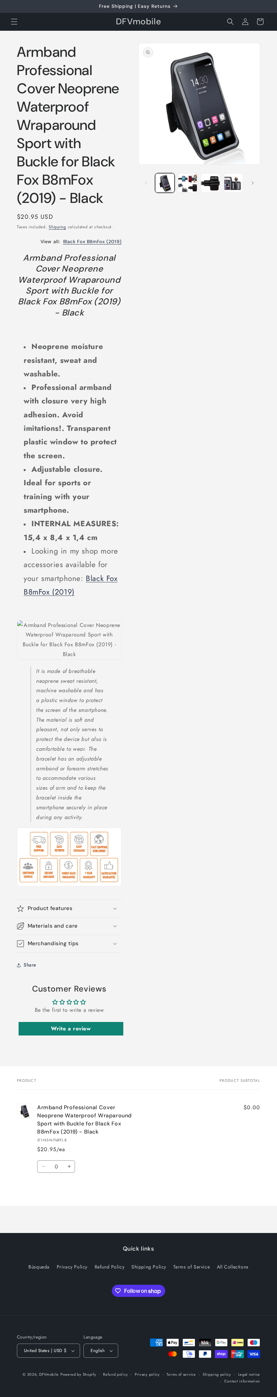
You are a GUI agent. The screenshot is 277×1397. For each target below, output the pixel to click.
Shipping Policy (148, 1266)
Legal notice (249, 1374)
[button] (14, 21)
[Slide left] (145, 183)
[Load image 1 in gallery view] (165, 183)
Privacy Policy (72, 1266)
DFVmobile (49, 1374)
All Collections (233, 1266)
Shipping (57, 227)
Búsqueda (39, 1266)
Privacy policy (147, 1374)
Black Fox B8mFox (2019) (92, 241)
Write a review (71, 1028)
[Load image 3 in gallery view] (210, 183)
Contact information (242, 1381)
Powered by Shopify (78, 1374)
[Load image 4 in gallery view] (233, 183)
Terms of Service (191, 1266)
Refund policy (115, 1374)
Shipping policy (217, 1374)
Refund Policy (110, 1266)
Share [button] (30, 964)
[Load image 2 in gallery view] (188, 183)
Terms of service (181, 1374)
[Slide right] (252, 183)
